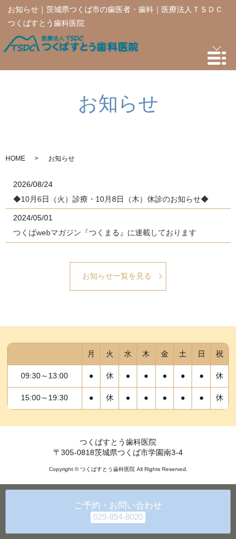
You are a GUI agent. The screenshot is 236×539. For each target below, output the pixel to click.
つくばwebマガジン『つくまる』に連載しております (104, 232)
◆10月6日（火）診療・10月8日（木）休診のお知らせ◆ (111, 199)
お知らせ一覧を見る (116, 275)
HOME (15, 158)
